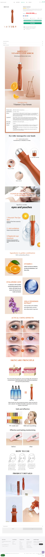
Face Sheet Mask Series (29, 547)
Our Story (13, 541)
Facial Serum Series (29, 546)
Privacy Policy (21, 546)
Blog (13, 542)
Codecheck (30, 2)
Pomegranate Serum (7, 553)
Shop (14, 2)
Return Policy (21, 547)
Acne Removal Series (29, 541)
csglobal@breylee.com (6, 544)
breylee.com (17, 553)
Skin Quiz (31, 553)
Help (26, 2)
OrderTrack (21, 542)
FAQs (20, 541)
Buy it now (32, 23)
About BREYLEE (18, 2)
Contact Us (21, 545)
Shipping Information (40, 554)
